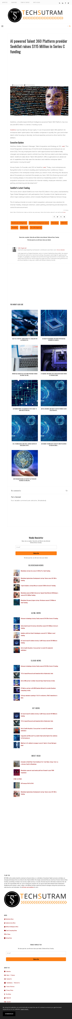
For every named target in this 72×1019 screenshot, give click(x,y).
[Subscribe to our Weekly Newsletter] (36, 547)
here (64, 212)
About (7, 975)
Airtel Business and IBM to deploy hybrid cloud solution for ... (54, 409)
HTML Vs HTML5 (18, 779)
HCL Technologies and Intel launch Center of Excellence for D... (25, 444)
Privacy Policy (9, 990)
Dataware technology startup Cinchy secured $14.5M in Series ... (53, 444)
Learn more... (25, 1009)
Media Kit (8, 998)
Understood (9, 1014)
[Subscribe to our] (59, 3)
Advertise (4, 2)
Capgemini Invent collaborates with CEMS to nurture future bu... (25, 409)
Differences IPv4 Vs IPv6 (27, 783)
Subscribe (14, 2)
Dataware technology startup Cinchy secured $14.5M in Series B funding (39, 618)
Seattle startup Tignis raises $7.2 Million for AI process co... (24, 339)
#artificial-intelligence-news (39, 223)
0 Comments (30, 85)
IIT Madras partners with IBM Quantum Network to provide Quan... (54, 374)
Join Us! (8, 1001)
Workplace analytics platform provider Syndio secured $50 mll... (25, 374)
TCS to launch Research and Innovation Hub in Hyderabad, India (37, 673)
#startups (24, 227)
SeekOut (13, 130)
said (63, 146)
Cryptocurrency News (10, 923)
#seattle (14, 227)
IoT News (8, 934)
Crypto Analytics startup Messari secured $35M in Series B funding (38, 586)
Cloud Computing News (11, 930)
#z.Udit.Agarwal (36, 227)
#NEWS (64, 223)
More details (61, 250)
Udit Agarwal (22, 248)
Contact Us (9, 979)
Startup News (8, 938)
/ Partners (12, 975)
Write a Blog (36, 2)
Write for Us (17, 983)
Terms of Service (25, 2)
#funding (55, 223)
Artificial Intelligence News (11, 926)
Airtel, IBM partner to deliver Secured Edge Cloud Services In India (38, 681)
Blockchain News (9, 919)
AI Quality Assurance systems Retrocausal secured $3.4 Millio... (53, 339)
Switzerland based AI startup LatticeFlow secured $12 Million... (24, 479)
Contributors (9, 983)
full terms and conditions (28, 887)
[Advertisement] (39, 68)
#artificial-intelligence (19, 223)
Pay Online (8, 994)
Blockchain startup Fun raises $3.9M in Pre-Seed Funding (35, 571)
